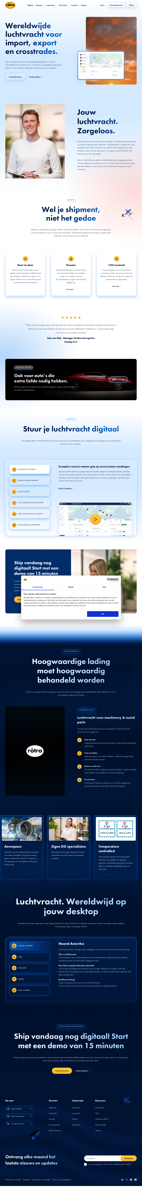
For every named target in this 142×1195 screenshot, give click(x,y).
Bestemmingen (100, 1124)
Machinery (76, 1124)
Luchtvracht (53, 1113)
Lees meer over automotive (86, 793)
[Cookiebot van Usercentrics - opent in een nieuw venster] (108, 580)
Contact (83, 8)
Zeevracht (52, 1107)
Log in (102, 7)
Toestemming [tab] (37, 587)
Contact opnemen (82, 1071)
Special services (55, 1130)
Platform (30, 8)
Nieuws (98, 1130)
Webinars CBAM (102, 1119)
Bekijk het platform (65, 488)
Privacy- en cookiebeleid (61, 1180)
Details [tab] (71, 587)
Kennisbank (99, 1107)
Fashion (75, 1119)
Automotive (76, 1113)
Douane (52, 1119)
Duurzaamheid (54, 1124)
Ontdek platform (34, 77)
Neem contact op (118, 379)
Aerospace (76, 1107)
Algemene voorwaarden (41, 1180)
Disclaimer (26, 1180)
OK (103, 614)
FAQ (97, 1113)
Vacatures (74, 8)
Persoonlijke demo (15, 77)
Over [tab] (104, 587)
